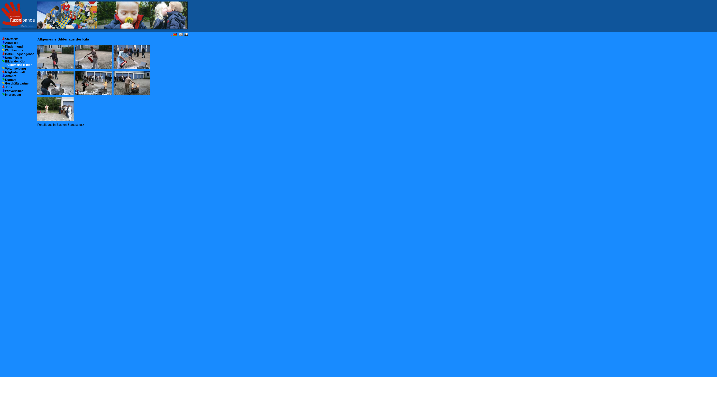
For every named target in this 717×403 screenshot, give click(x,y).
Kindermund (14, 46)
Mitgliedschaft (15, 72)
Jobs (8, 87)
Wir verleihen (14, 91)
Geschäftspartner (17, 83)
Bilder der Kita (15, 61)
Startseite (11, 39)
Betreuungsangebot (19, 54)
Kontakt (10, 79)
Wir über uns (14, 50)
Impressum (13, 94)
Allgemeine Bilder (19, 64)
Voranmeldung (15, 68)
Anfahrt (10, 76)
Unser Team (13, 57)
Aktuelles (11, 42)
